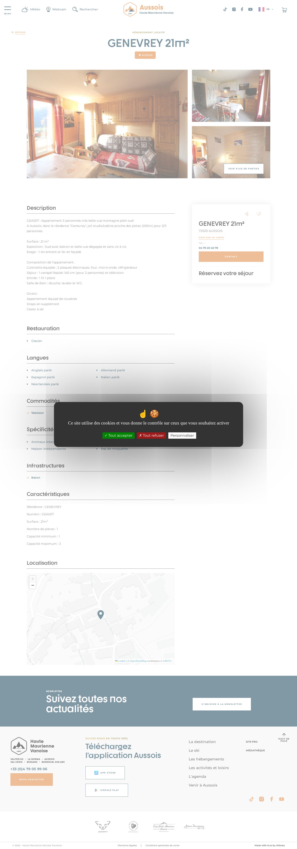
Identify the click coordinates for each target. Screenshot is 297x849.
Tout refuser (153, 436)
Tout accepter (119, 436)
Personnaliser (182, 436)
